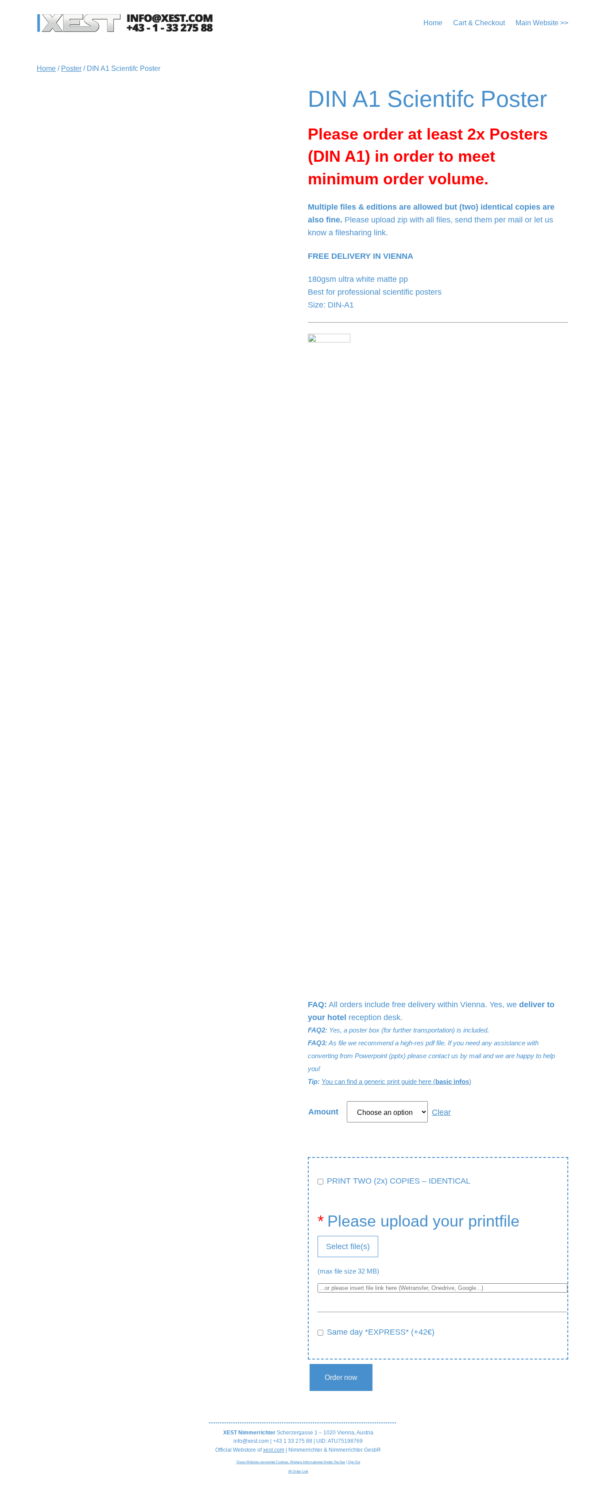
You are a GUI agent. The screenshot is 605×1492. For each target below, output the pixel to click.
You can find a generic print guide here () (396, 1081)
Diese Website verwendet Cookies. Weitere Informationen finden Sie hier (291, 1462)
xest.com (273, 1450)
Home (46, 68)
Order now (341, 1377)
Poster (71, 68)
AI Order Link (298, 1471)
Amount (323, 1111)
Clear (441, 1112)
